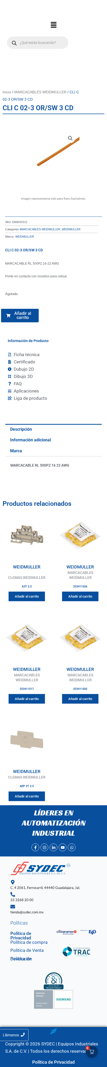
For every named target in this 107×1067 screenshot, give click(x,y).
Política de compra (29, 942)
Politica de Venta (27, 950)
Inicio (7, 92)
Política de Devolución (21, 959)
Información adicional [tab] (30, 439)
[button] (53, 25)
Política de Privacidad (20, 935)
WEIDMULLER (71, 229)
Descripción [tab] (21, 429)
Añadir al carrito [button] (27, 596)
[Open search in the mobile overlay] (37, 42)
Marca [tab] (16, 450)
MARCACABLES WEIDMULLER (40, 92)
